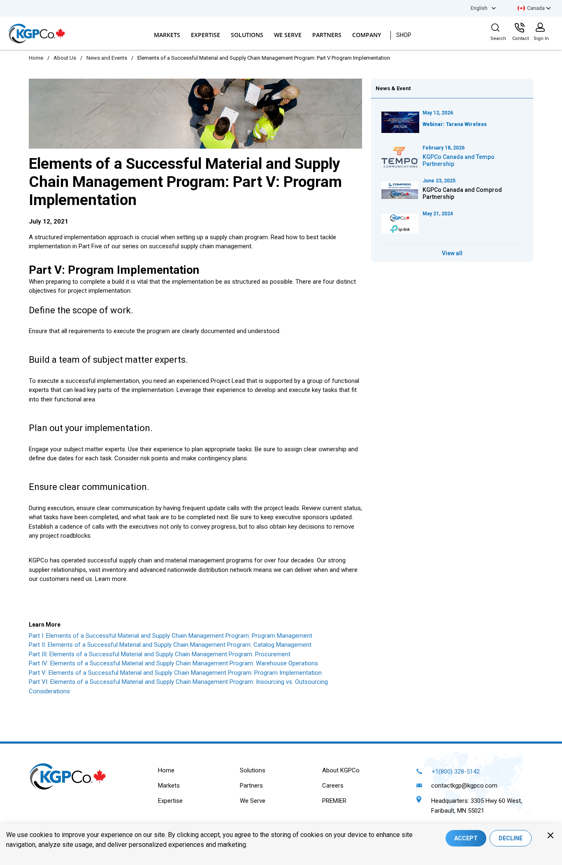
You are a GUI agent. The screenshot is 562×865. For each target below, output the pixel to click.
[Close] (550, 835)
